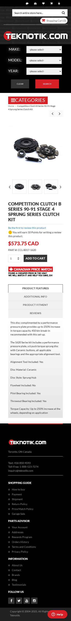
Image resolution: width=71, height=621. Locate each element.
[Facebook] (11, 601)
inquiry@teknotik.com (20, 470)
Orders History (20, 541)
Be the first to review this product (27, 227)
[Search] (62, 12)
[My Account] (36, 3)
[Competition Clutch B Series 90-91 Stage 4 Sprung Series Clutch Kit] (19, 187)
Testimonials (19, 584)
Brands (16, 574)
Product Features (35, 288)
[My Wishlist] (44, 3)
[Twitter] (19, 601)
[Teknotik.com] (36, 35)
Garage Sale (18, 513)
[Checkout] (52, 3)
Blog (14, 579)
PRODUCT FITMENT (35, 304)
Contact (16, 570)
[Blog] (27, 3)
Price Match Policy (22, 508)
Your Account (19, 527)
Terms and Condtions (24, 546)
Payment (17, 494)
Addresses (17, 532)
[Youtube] (26, 601)
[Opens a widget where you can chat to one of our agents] (57, 614)
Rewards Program (22, 537)
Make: (14, 49)
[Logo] (27, 444)
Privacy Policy (20, 551)
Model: (15, 60)
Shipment (17, 499)
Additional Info (35, 296)
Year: (13, 71)
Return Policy (19, 504)
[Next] (59, 114)
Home (11, 106)
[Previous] (52, 114)
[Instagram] (34, 601)
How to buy (18, 489)
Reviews (35, 313)
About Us (17, 565)
